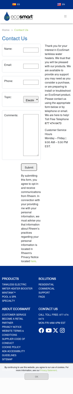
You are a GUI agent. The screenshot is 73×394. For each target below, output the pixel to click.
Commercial (47, 288)
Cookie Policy (11, 347)
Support (44, 292)
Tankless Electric (14, 284)
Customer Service (14, 314)
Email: (8, 65)
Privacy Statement (48, 370)
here (33, 261)
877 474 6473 (53, 123)
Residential (46, 284)
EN (63, 4)
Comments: (11, 115)
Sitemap (7, 359)
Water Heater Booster (17, 288)
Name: (8, 49)
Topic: (8, 97)
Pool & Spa (9, 296)
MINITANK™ (9, 292)
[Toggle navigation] (65, 16)
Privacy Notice (12, 327)
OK (36, 376)
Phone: (8, 81)
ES (18, 4)
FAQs (42, 296)
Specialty (8, 300)
